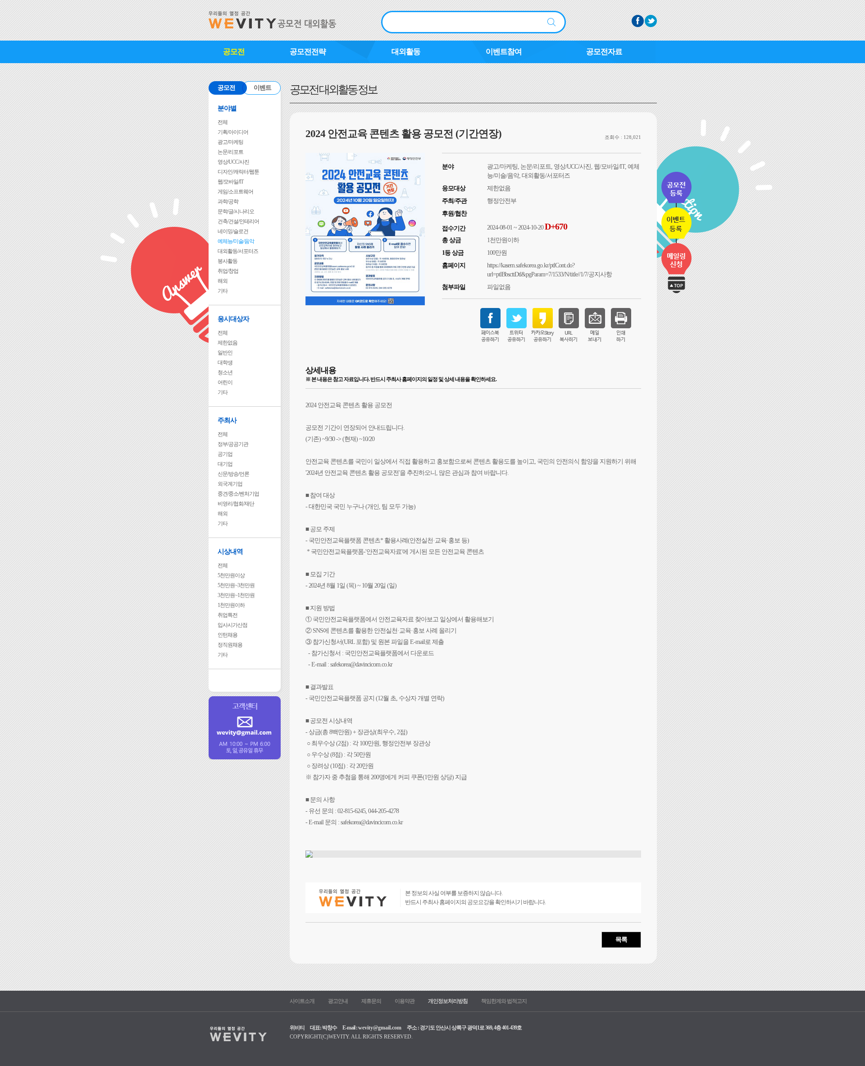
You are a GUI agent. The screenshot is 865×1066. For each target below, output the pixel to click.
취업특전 (227, 615)
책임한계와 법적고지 (504, 1001)
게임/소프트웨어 (235, 191)
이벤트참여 (504, 51)
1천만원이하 (231, 605)
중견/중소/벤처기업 (238, 494)
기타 (223, 291)
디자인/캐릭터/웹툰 (238, 172)
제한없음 (227, 343)
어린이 (225, 382)
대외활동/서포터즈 (238, 251)
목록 (621, 939)
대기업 (225, 464)
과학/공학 (228, 201)
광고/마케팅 (230, 142)
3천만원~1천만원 (236, 595)
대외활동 (406, 51)
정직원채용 (230, 645)
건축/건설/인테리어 (238, 221)
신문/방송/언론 (233, 474)
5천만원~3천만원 (236, 585)
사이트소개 (302, 1001)
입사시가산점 (232, 625)
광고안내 (338, 1001)
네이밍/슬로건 (233, 231)
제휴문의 (371, 1001)
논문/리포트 (230, 152)
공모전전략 (308, 51)
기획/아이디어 (233, 132)
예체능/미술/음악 (236, 241)
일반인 (225, 352)
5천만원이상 (231, 575)
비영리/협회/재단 (236, 504)
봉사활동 (227, 261)
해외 (223, 281)
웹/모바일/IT (230, 182)
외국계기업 (230, 484)
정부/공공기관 (233, 444)
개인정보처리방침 (448, 1001)
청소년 (225, 372)
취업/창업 (228, 271)
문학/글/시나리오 (236, 211)
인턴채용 (227, 635)
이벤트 (262, 87)
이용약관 (404, 1001)
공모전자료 (604, 51)
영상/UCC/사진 (233, 162)
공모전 (234, 51)
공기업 (225, 454)
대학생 (225, 362)
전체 (223, 122)
